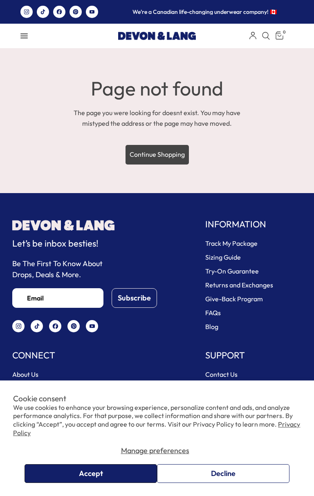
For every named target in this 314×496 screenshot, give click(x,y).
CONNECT (33, 355)
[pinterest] (75, 12)
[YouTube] (92, 12)
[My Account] (253, 36)
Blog (211, 327)
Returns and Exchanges (239, 285)
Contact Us (221, 374)
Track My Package (231, 243)
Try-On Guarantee (232, 271)
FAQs (213, 313)
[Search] (266, 36)
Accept (91, 473)
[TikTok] (43, 12)
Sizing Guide (223, 257)
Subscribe (134, 297)
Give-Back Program (234, 299)
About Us (25, 374)
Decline (223, 473)
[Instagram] (26, 12)
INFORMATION (235, 224)
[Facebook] (59, 12)
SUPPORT (225, 355)
